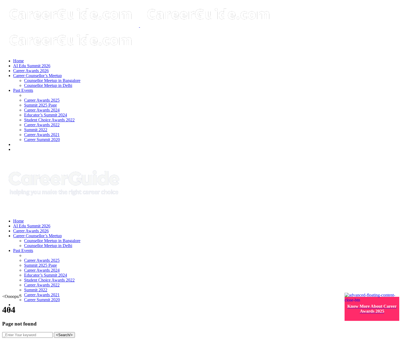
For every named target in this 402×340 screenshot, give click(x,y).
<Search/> (64, 335)
